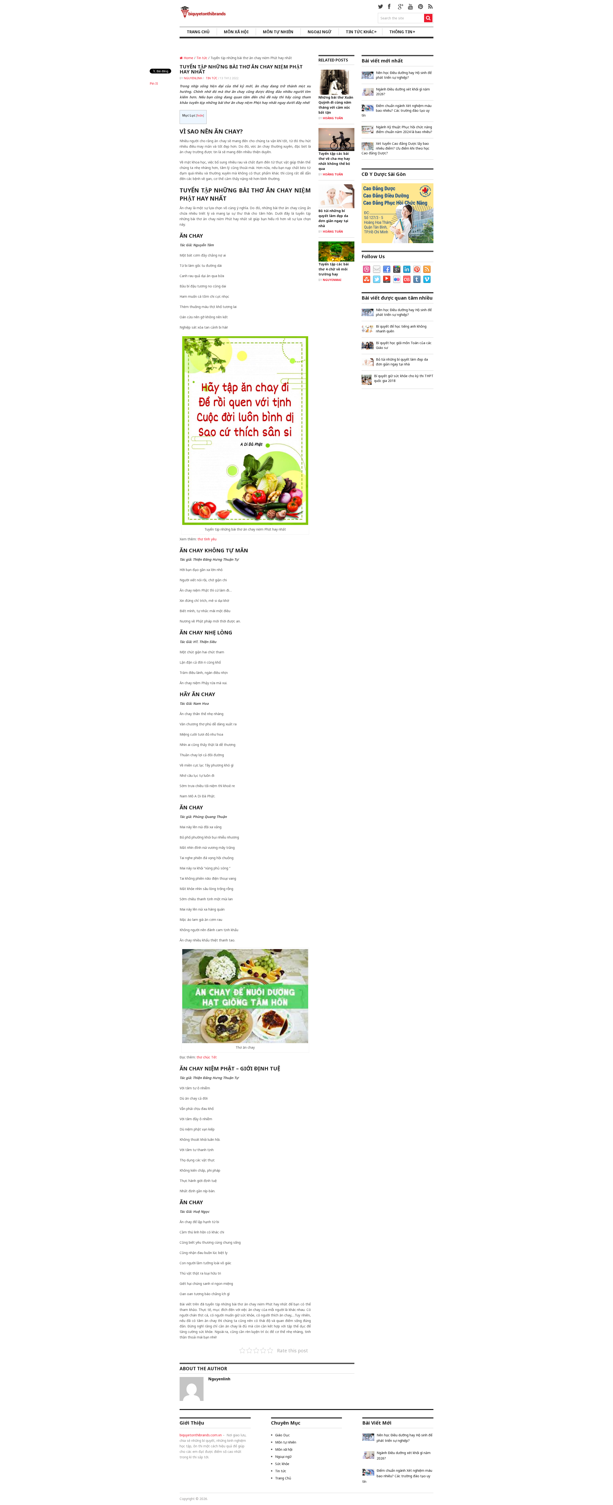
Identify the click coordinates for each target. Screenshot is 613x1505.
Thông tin (402, 31)
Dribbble (366, 269)
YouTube (387, 279)
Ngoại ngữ (319, 31)
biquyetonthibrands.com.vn (201, 1435)
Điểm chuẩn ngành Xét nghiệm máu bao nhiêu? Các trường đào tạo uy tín (396, 110)
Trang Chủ (283, 1478)
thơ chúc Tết (207, 1057)
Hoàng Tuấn (333, 118)
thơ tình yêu (207, 539)
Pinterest (417, 269)
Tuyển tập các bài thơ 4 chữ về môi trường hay (333, 269)
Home (188, 58)
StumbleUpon (366, 279)
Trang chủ (198, 31)
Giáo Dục (282, 1435)
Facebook (387, 269)
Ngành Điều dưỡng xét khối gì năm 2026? (403, 91)
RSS (427, 269)
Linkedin (407, 269)
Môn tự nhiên (278, 31)
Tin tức (201, 58)
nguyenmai (332, 280)
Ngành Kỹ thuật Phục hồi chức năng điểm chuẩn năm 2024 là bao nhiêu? (404, 129)
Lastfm (407, 279)
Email (376, 269)
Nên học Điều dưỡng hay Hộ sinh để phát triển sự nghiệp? (404, 75)
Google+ (397, 269)
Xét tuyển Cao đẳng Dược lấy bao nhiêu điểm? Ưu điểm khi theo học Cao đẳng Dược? (395, 148)
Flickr (397, 279)
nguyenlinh (193, 78)
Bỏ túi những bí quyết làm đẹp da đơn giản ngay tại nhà (402, 361)
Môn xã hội (236, 31)
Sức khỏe (282, 1463)
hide (200, 115)
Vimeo (427, 279)
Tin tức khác (361, 31)
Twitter (376, 279)
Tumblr (417, 279)
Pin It (154, 83)
